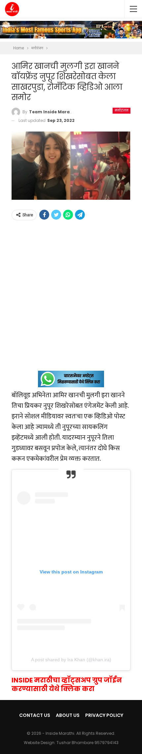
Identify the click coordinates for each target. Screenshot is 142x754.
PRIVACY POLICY (104, 715)
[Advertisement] (71, 299)
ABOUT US (68, 715)
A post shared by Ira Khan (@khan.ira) (71, 659)
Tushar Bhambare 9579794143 (87, 742)
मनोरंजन (121, 110)
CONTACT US (34, 715)
